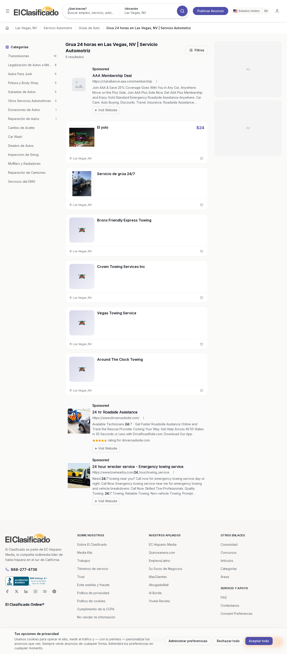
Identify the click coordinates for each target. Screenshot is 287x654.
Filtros (199, 50)
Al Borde (155, 593)
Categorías (229, 569)
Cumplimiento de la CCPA (95, 609)
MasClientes (158, 577)
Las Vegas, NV (26, 28)
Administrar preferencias (188, 641)
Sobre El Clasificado (92, 544)
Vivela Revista (159, 601)
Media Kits (84, 552)
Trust (81, 577)
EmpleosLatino (159, 561)
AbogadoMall (159, 585)
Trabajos (83, 561)
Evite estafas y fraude (93, 585)
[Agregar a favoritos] (201, 158)
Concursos (229, 552)
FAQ (224, 597)
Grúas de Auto (89, 28)
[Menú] (7, 11)
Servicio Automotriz (57, 28)
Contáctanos (230, 605)
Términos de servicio (92, 569)
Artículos (227, 561)
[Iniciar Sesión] (277, 11)
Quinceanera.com (162, 552)
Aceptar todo (259, 641)
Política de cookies (91, 601)
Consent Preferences (236, 613)
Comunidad (229, 544)
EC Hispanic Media (162, 544)
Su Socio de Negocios (165, 569)
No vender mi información (96, 617)
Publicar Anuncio (210, 11)
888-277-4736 (24, 569)
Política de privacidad (93, 593)
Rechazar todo (228, 641)
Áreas (225, 577)
